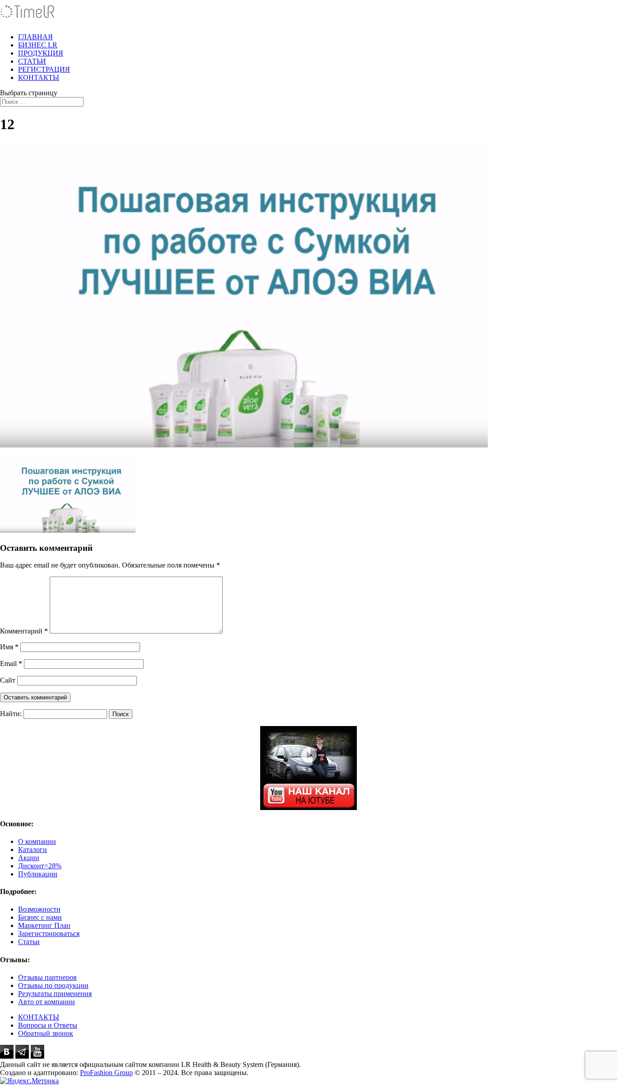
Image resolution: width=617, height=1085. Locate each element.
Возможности (39, 909)
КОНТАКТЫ (38, 77)
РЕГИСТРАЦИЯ (44, 69)
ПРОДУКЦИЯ (40, 53)
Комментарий (24, 631)
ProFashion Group (106, 1072)
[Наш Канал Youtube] (308, 768)
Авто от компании (46, 1002)
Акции (28, 857)
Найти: (11, 713)
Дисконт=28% (39, 866)
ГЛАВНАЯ (35, 37)
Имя (9, 647)
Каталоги (32, 849)
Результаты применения (55, 993)
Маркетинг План (44, 925)
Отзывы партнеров (47, 977)
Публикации (37, 874)
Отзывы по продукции (53, 985)
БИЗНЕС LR (37, 45)
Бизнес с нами (40, 917)
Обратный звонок (45, 1033)
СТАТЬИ (32, 61)
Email (11, 663)
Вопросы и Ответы (47, 1025)
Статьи (29, 941)
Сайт (7, 680)
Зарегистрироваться (48, 933)
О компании (37, 841)
